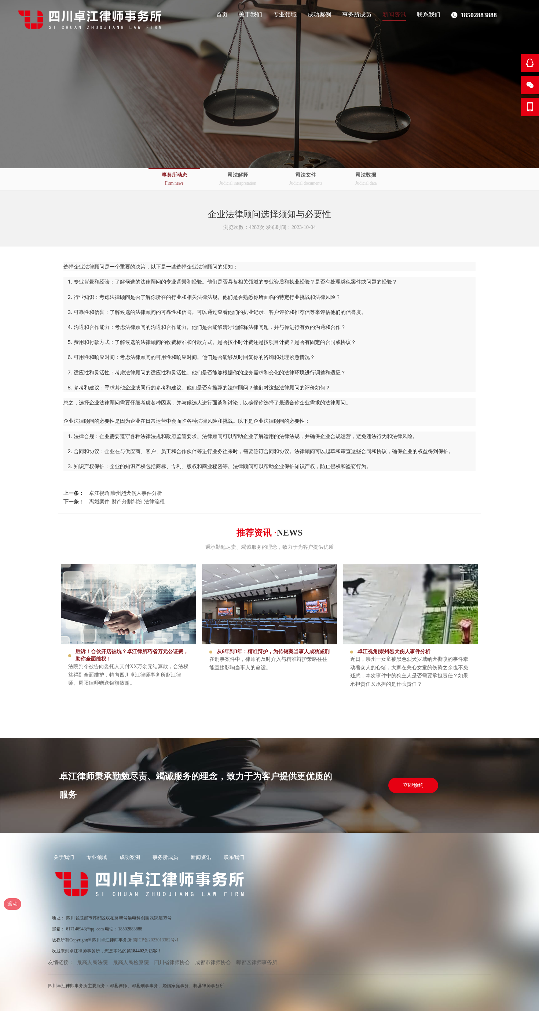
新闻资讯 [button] (394, 14)
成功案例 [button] (319, 14)
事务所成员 (165, 857)
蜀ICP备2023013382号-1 (156, 940)
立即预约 (413, 785)
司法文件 (305, 179)
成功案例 (130, 857)
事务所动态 (174, 179)
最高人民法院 (92, 962)
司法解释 (237, 179)
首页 (222, 14)
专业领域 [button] (285, 14)
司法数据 (366, 179)
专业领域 (97, 857)
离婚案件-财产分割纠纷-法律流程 (127, 501)
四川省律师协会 (172, 962)
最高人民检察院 (131, 962)
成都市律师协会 (213, 962)
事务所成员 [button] (356, 14)
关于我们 (64, 857)
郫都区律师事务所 (256, 962)
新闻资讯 (201, 857)
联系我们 (428, 14)
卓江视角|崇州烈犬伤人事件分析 (125, 493)
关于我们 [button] (250, 14)
